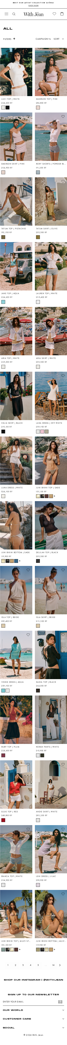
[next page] (60, 965)
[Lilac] (38, 885)
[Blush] (42, 431)
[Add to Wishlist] (28, 52)
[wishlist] (54, 14)
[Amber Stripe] (51, 496)
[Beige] (3, 626)
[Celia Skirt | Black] (16, 396)
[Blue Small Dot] (16, 561)
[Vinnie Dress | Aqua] (16, 655)
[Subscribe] (60, 1002)
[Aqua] (3, 302)
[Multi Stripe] (3, 949)
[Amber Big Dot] (46, 496)
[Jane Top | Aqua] (16, 266)
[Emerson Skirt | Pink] (16, 137)
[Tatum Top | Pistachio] (16, 201)
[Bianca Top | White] (16, 849)
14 (53, 965)
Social (9, 1027)
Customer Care (17, 1018)
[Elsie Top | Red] (16, 784)
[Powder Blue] (38, 172)
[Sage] (38, 496)
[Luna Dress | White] (16, 460)
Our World (13, 1010)
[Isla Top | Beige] (16, 590)
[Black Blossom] (42, 496)
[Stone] (46, 431)
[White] (3, 107)
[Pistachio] (3, 237)
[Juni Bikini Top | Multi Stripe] (16, 914)
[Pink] (38, 107)
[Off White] (38, 431)
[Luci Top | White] (16, 72)
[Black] (7, 107)
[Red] (3, 820)
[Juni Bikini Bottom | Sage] (16, 525)
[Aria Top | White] (16, 331)
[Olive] (38, 237)
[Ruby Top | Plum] (16, 720)
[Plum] (3, 755)
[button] (62, 14)
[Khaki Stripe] (42, 755)
